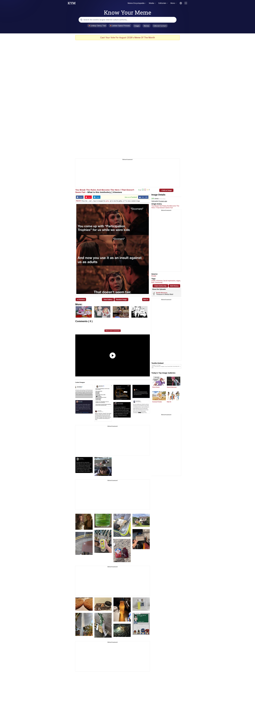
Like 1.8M (144, 197)
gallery (107, 201)
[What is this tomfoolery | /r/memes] (112, 249)
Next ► (145, 299)
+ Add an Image (166, 190)
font (152, 282)
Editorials (162, 3)
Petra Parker (156, 387)
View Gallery (108, 299)
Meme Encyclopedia (136, 3)
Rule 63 (169, 402)
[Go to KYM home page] (72, 4)
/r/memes (159, 280)
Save (89, 197)
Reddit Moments (161, 292)
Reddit (153, 276)
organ (178, 280)
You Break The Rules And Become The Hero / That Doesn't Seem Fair (165, 207)
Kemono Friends (157, 402)
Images (137, 26)
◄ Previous (81, 299)
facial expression (169, 280)
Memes (146, 26)
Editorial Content (160, 26)
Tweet (97, 197)
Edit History (174, 286)
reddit (153, 280)
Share (80, 197)
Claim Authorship (160, 286)
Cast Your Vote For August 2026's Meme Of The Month (127, 37)
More (172, 3)
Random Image (121, 299)
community (158, 282)
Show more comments (112, 330)
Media (151, 3)
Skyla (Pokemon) (172, 387)
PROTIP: (78, 201)
